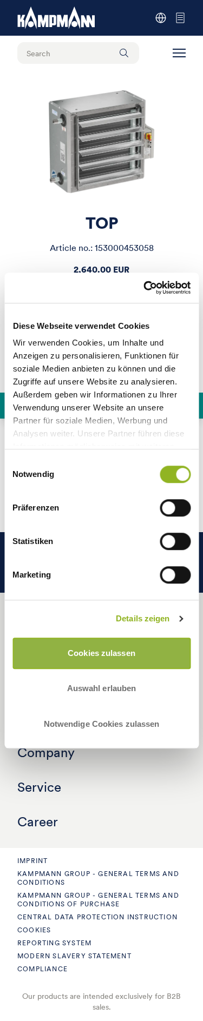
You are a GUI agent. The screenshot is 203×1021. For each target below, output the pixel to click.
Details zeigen (142, 618)
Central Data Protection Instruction (97, 917)
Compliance (42, 969)
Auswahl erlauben (101, 688)
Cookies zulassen (101, 653)
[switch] (175, 507)
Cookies (34, 930)
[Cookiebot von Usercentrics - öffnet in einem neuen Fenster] (145, 288)
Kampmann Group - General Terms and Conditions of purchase (98, 899)
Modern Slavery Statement (74, 956)
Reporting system (54, 943)
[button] (179, 53)
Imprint (32, 861)
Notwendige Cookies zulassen (102, 723)
